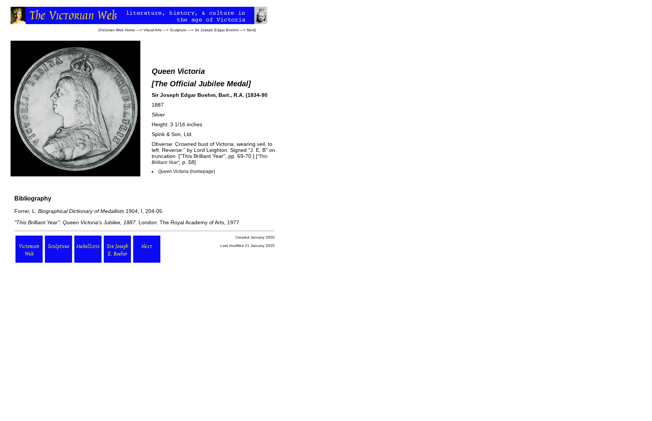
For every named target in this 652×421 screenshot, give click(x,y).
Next (251, 30)
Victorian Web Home (117, 30)
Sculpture (178, 30)
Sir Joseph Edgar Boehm (216, 30)
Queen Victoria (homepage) (186, 171)
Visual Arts (152, 30)
